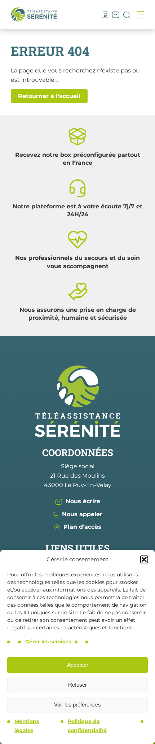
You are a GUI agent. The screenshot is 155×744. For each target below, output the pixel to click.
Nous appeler (82, 514)
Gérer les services (48, 641)
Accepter (77, 665)
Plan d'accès (82, 526)
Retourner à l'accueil (49, 96)
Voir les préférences (77, 704)
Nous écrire (83, 501)
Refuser (77, 685)
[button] (144, 559)
